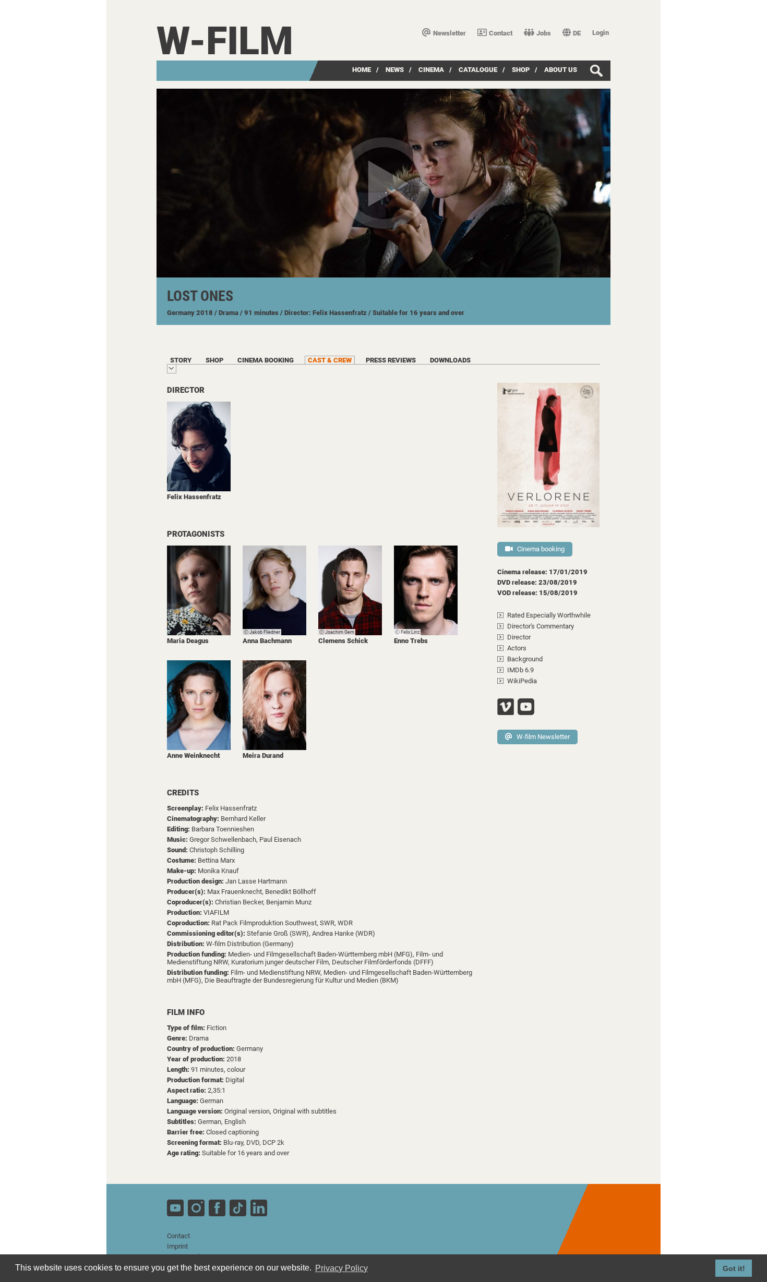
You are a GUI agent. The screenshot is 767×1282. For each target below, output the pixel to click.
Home (361, 70)
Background (525, 659)
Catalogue (478, 70)
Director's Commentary (540, 626)
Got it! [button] (734, 1268)
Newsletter (449, 33)
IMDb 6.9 (520, 670)
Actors (516, 648)
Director (519, 637)
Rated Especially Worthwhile (549, 615)
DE (577, 33)
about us (560, 70)
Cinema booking (541, 549)
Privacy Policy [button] (341, 1268)
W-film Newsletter (543, 737)
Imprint (177, 1246)
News (395, 70)
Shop (521, 70)
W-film (225, 41)
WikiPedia (522, 681)
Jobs (543, 33)
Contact (500, 33)
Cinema (431, 70)
